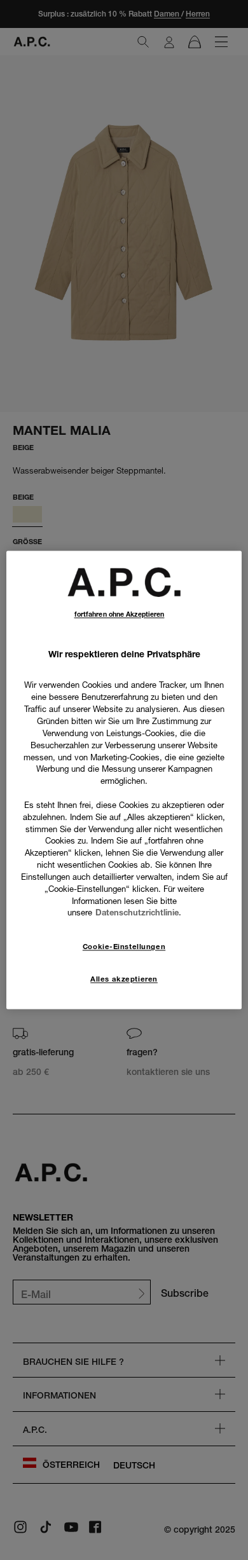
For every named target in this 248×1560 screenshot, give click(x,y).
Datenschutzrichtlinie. (138, 913)
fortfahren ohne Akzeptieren (119, 614)
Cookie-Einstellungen (124, 947)
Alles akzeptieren (124, 979)
